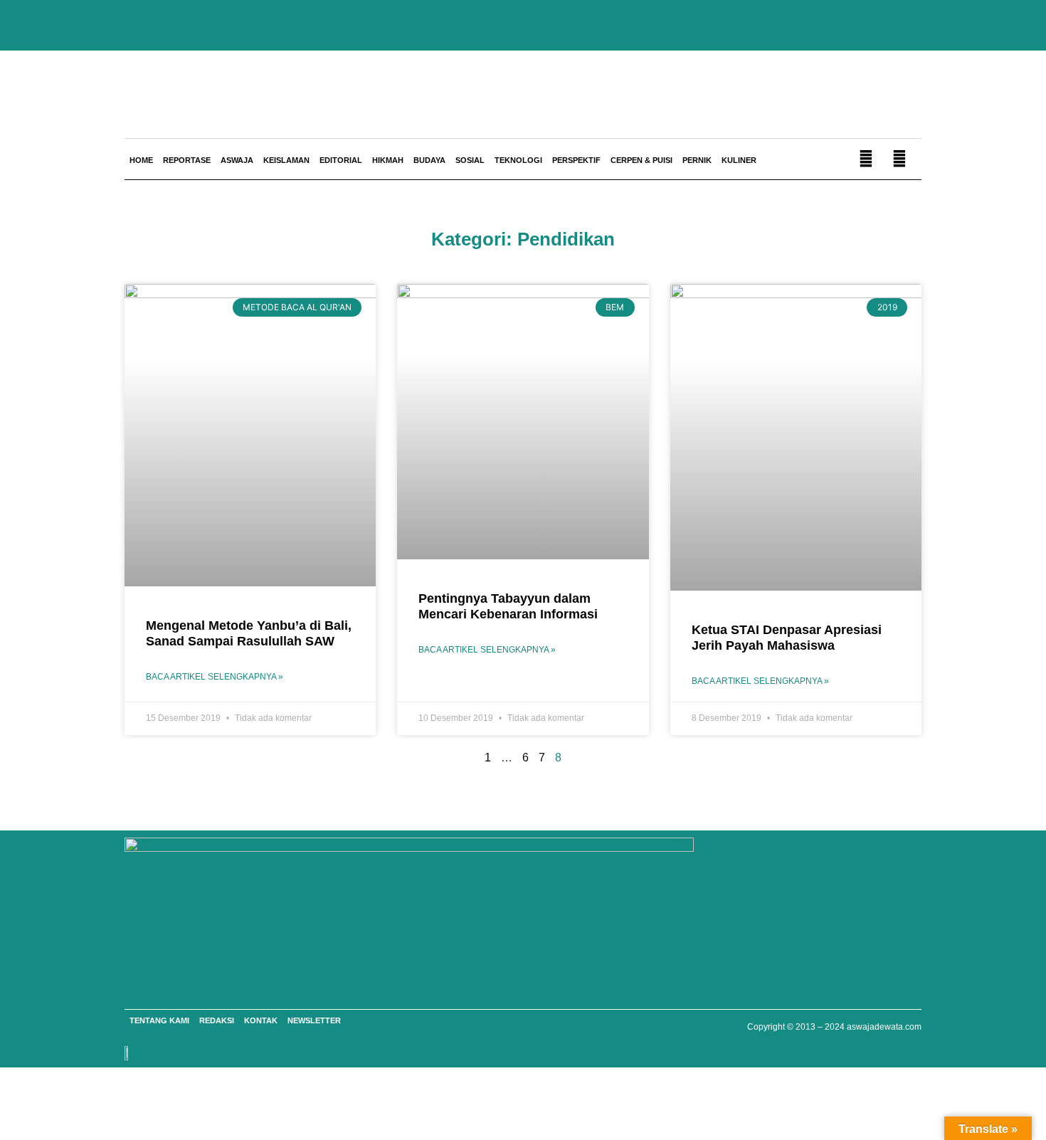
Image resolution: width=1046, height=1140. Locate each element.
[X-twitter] (879, 852)
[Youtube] (822, 852)
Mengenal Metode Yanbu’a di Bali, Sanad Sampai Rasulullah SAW (249, 633)
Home (141, 160)
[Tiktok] (907, 852)
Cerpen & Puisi (641, 160)
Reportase (187, 160)
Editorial (340, 160)
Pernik (697, 160)
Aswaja (237, 160)
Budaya (429, 160)
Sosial (470, 160)
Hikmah (387, 160)
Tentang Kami (159, 1020)
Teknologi (518, 160)
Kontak (261, 1020)
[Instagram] (850, 852)
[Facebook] (793, 852)
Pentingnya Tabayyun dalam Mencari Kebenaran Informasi (508, 606)
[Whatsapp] (765, 852)
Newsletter (314, 1020)
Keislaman (286, 160)
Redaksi (216, 1020)
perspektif (576, 160)
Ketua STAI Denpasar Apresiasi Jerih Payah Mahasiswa (787, 638)
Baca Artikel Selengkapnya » (214, 677)
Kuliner (739, 160)
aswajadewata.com (884, 1027)
